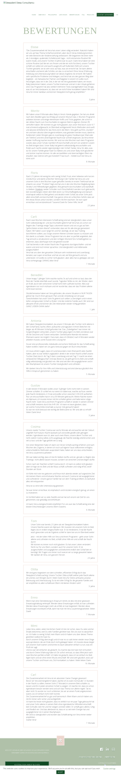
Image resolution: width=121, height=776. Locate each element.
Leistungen (63, 15)
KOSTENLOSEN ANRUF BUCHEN (27, 765)
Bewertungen (74, 15)
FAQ (83, 15)
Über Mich (42, 15)
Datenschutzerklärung (90, 757)
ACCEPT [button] (60, 772)
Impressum (110, 757)
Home (34, 15)
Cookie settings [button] (109, 768)
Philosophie (52, 15)
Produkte (90, 15)
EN (117, 15)
